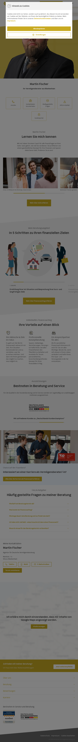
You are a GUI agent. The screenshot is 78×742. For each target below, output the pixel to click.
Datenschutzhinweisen (42, 18)
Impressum (11, 21)
